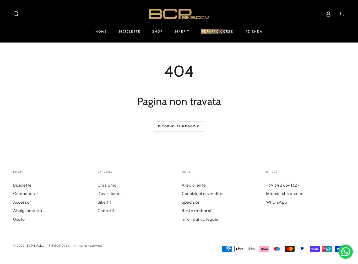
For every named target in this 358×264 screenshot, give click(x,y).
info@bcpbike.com (284, 193)
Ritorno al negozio (179, 126)
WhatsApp (276, 202)
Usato (19, 219)
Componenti (25, 193)
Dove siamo (109, 193)
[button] (16, 14)
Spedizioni (192, 202)
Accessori (22, 202)
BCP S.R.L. (34, 245)
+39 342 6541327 (283, 185)
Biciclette (22, 185)
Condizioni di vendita (202, 193)
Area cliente (194, 185)
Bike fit (104, 202)
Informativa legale (200, 219)
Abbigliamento (27, 210)
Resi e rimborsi (196, 210)
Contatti (105, 210)
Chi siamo (107, 185)
